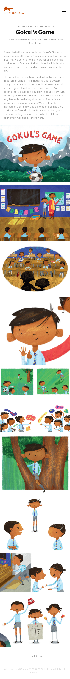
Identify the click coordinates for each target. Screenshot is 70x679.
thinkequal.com (34, 39)
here (40, 118)
